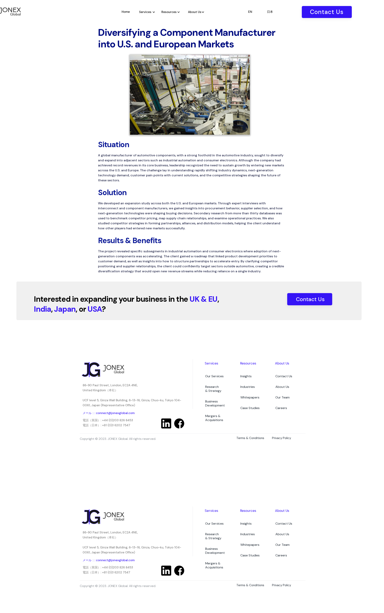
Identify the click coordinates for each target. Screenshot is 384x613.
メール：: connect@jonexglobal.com (109, 413)
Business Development (215, 403)
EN (250, 12)
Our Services (214, 376)
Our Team (282, 397)
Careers (281, 408)
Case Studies (250, 408)
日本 (270, 12)
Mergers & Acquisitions (214, 418)
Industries (247, 387)
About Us (282, 387)
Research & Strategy (213, 389)
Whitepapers (249, 397)
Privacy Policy (281, 438)
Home (126, 12)
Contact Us (327, 12)
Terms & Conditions (250, 438)
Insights (246, 376)
